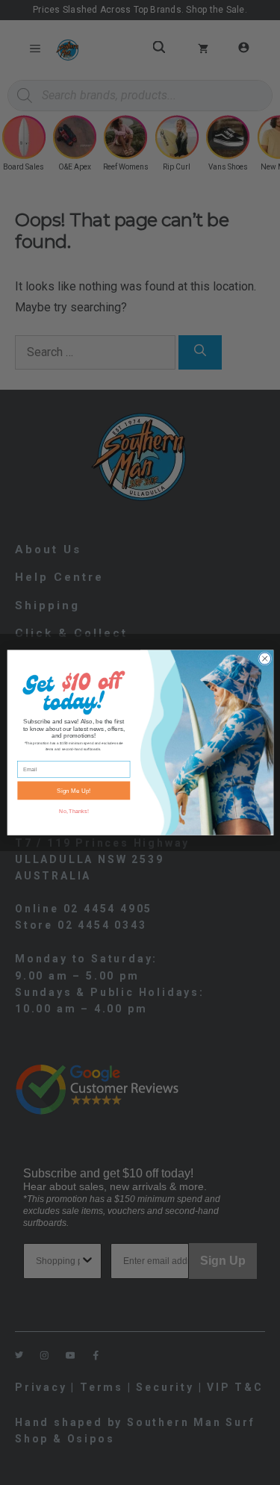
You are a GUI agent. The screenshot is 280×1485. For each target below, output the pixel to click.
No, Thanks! (73, 812)
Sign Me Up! (73, 790)
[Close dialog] (264, 658)
